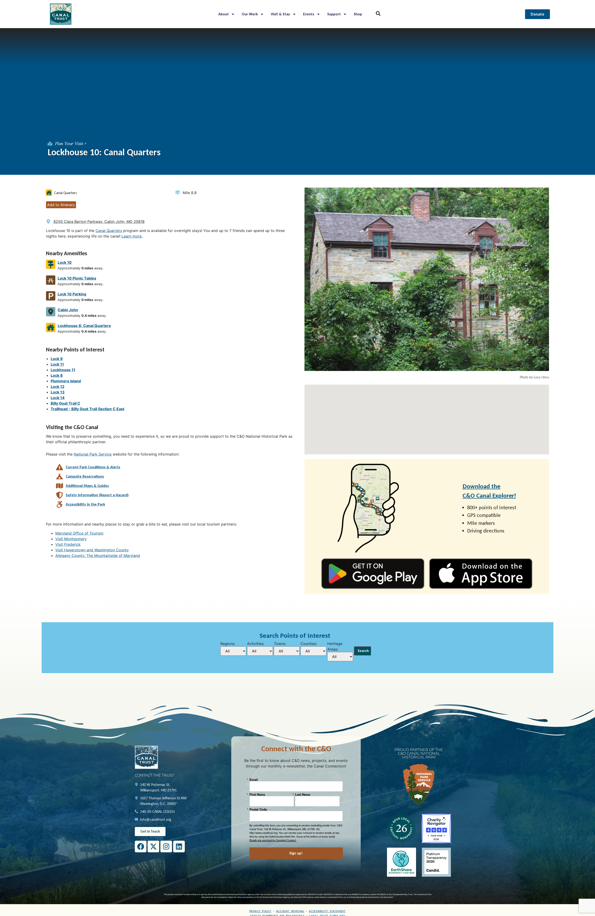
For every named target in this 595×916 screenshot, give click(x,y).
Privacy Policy (260, 911)
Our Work (250, 14)
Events (308, 14)
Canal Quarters (109, 230)
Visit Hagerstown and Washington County (92, 550)
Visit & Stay (280, 14)
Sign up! (296, 853)
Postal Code (258, 809)
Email (253, 779)
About (223, 14)
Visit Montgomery (71, 538)
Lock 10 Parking (72, 294)
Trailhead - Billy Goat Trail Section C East (87, 409)
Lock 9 (57, 358)
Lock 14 (58, 397)
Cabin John (68, 310)
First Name (257, 794)
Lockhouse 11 (63, 369)
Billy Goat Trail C (65, 403)
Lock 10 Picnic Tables (77, 278)
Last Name (302, 794)
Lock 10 (65, 262)
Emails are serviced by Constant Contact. (272, 840)
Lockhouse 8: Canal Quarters (84, 325)
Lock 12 (57, 386)
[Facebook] (140, 846)
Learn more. (132, 236)
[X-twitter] (153, 846)
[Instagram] (166, 846)
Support (334, 14)
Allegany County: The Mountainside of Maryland (97, 555)
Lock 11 (57, 364)
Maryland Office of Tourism (79, 533)
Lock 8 (57, 375)
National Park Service (93, 454)
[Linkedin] (179, 846)
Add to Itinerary (61, 204)
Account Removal (290, 911)
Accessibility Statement (327, 911)
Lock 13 (58, 392)
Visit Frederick (68, 544)
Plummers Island (66, 381)
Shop (358, 14)
